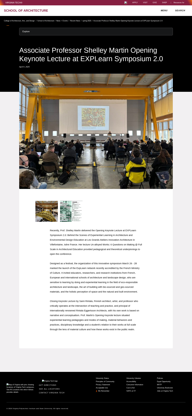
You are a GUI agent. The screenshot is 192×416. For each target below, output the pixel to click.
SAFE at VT (131, 391)
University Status (102, 378)
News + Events (62, 21)
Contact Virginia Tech (52, 393)
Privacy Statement (103, 385)
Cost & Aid (130, 388)
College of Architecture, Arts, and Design (20, 21)
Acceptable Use (102, 388)
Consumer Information (134, 385)
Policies (160, 378)
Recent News (76, 21)
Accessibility (131, 381)
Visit (145, 3)
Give (155, 3)
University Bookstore (165, 388)
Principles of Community (105, 381)
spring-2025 (87, 21)
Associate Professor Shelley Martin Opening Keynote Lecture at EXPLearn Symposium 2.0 (127, 21)
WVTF (159, 385)
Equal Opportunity (164, 381)
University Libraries (133, 378)
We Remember (103, 391)
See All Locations (50, 389)
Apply (135, 3)
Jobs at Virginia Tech (165, 391)
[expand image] (47, 211)
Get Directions (48, 385)
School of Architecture (46, 21)
